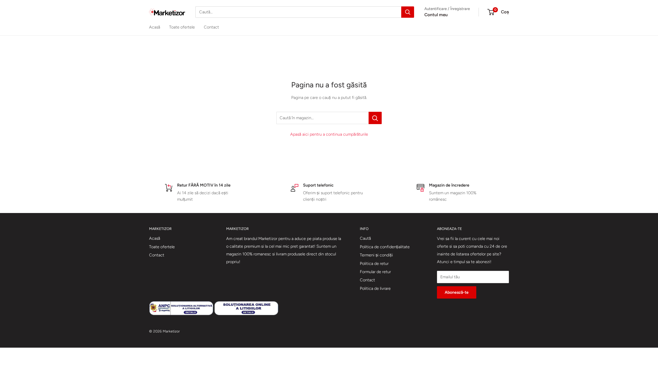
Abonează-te (457, 292)
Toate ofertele (182, 27)
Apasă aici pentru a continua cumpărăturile (329, 134)
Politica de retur (374, 263)
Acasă (154, 27)
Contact (211, 27)
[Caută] (407, 12)
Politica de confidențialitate (385, 246)
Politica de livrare (375, 288)
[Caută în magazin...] (375, 118)
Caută (365, 238)
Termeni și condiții (376, 255)
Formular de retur (375, 271)
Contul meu (436, 14)
